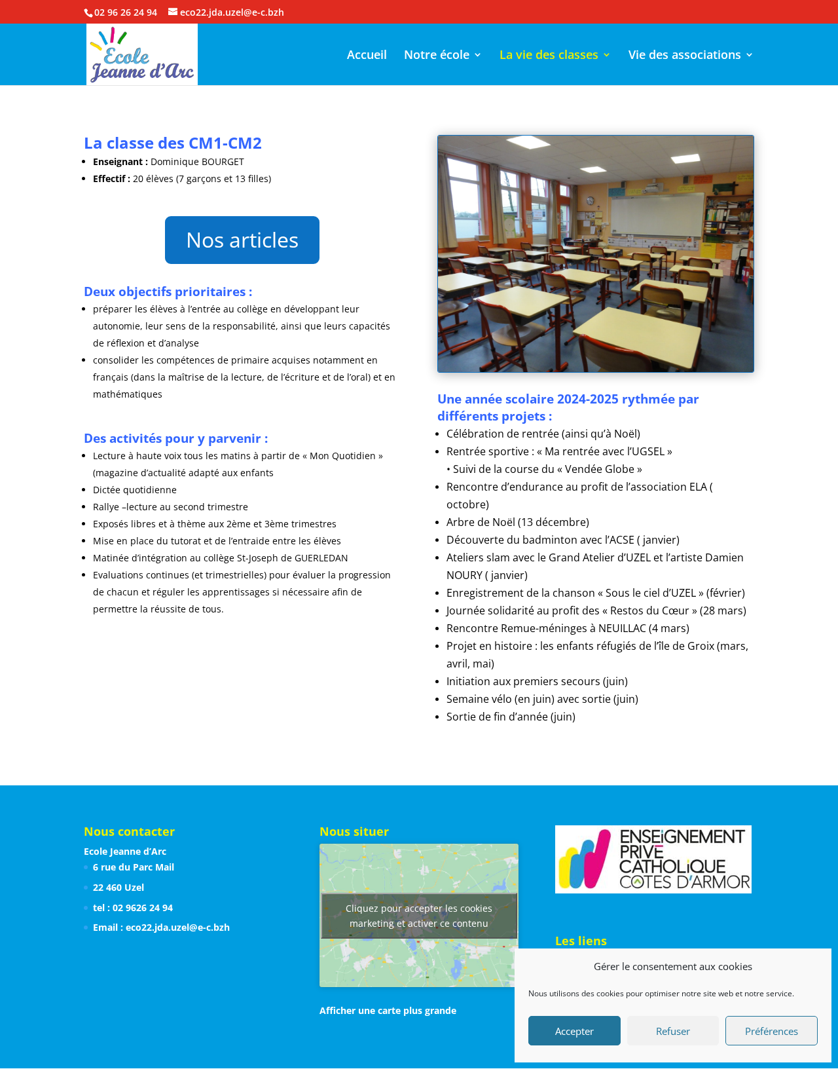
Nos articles (242, 239)
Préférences (771, 1031)
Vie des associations (684, 56)
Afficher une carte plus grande (387, 1010)
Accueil (367, 56)
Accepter (574, 1031)
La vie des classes (549, 56)
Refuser (673, 1031)
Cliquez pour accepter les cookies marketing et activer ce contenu (419, 915)
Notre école (436, 56)
